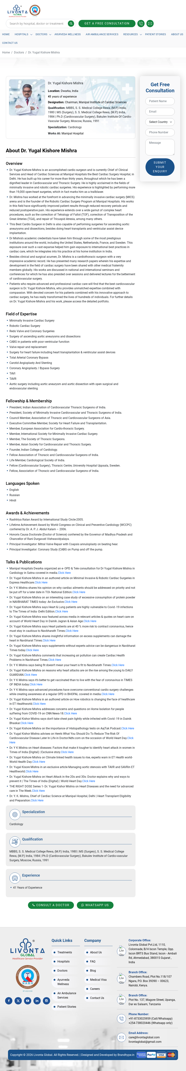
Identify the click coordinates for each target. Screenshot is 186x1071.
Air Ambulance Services (102, 34)
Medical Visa (98, 979)
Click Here (64, 573)
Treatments (64, 952)
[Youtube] (27, 1000)
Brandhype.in (126, 1055)
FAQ (92, 961)
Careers (95, 989)
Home (6, 34)
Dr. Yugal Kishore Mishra (44, 52)
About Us (177, 34)
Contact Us (9, 42)
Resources (130, 34)
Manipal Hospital (73, 133)
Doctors (41, 34)
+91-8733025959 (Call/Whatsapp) (151, 1018)
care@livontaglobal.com (144, 1037)
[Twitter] (18, 1000)
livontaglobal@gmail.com (145, 1041)
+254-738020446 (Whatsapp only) (151, 1023)
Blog (93, 970)
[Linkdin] (37, 1000)
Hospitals (21, 34)
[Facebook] (8, 1000)
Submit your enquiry (160, 167)
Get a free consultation (107, 23)
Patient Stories (155, 34)
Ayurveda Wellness (67, 34)
